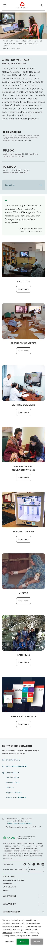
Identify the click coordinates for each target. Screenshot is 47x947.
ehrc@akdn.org (13, 760)
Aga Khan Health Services (17, 821)
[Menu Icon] (5, 5)
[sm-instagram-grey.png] (34, 864)
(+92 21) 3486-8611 (18, 766)
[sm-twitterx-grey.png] (30, 864)
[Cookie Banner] (23, 931)
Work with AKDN (9, 887)
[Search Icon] (41, 5)
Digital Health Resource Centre (19, 823)
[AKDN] (22, 5)
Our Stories (7, 884)
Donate (5, 890)
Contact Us (8, 864)
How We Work (12, 818)
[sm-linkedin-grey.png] (42, 864)
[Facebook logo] (25, 864)
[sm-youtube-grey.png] (39, 864)
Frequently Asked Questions (13, 880)
